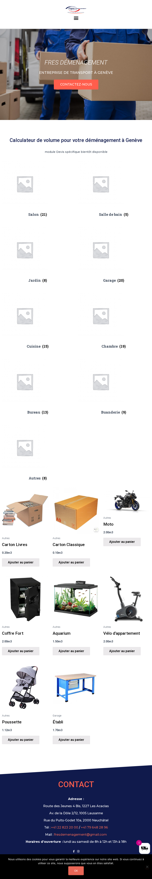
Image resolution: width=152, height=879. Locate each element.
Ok (76, 870)
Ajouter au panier (20, 562)
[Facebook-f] (73, 851)
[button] (76, 19)
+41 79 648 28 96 (94, 827)
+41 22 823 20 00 (64, 827)
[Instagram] (78, 851)
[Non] (147, 867)
